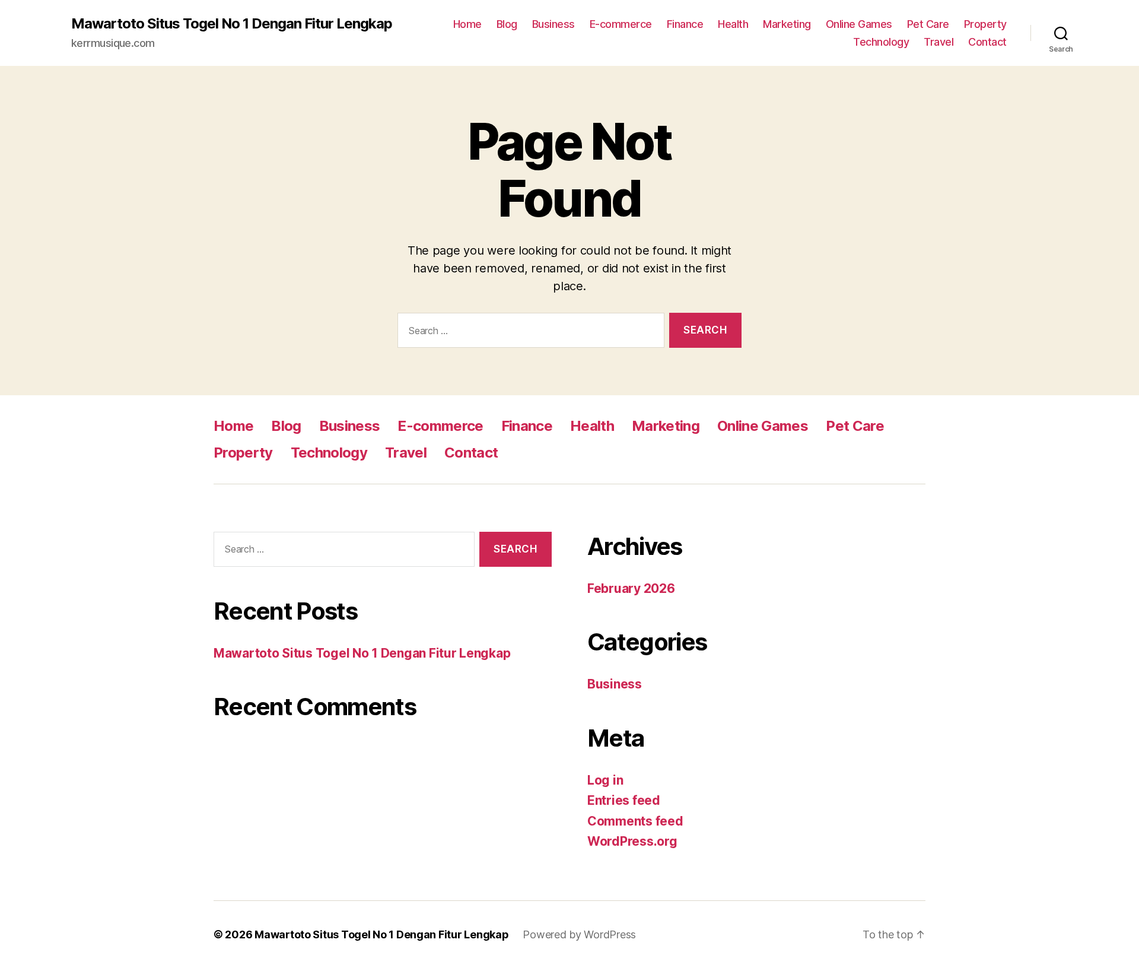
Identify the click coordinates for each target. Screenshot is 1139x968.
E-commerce (621, 24)
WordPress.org (632, 841)
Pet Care (928, 24)
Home (467, 24)
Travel (938, 42)
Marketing (787, 24)
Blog (507, 24)
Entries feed (623, 800)
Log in (605, 780)
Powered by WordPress (579, 934)
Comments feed (635, 821)
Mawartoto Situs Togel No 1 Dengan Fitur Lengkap (231, 24)
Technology (881, 42)
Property (985, 24)
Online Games (859, 24)
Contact (987, 42)
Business (553, 24)
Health (733, 24)
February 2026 (631, 588)
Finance (685, 24)
